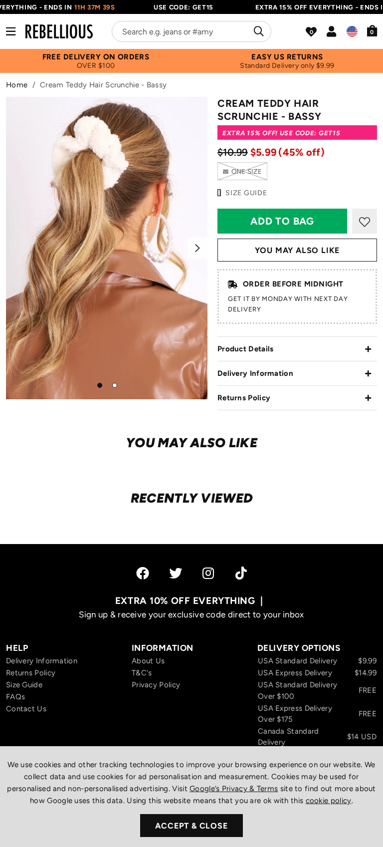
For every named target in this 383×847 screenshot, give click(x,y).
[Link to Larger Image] (106, 248)
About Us (148, 660)
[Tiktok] (241, 572)
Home (16, 84)
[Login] (331, 31)
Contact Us (26, 708)
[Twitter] (175, 572)
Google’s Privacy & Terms (234, 788)
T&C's (142, 672)
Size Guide (24, 684)
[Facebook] (142, 572)
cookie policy (329, 800)
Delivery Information (255, 373)
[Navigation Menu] (10, 31)
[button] (372, 30)
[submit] (257, 31)
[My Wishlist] (311, 31)
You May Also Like (297, 250)
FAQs (15, 696)
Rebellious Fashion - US (59, 31)
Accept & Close (191, 826)
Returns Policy (243, 397)
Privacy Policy (156, 684)
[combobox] (191, 31)
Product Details (245, 348)
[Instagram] (208, 572)
